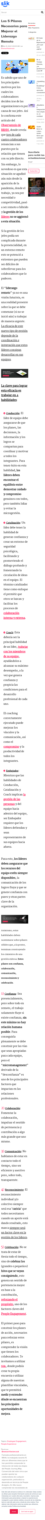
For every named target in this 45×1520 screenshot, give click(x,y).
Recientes (31, 23)
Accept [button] (14, 1511)
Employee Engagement (16, 1441)
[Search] (42, 12)
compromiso (11, 747)
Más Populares (33, 28)
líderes (5, 217)
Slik (3, 1366)
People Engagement (13, 1314)
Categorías (32, 32)
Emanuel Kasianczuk (8, 48)
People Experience (8, 1444)
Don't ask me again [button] (27, 1511)
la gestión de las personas (14, 799)
